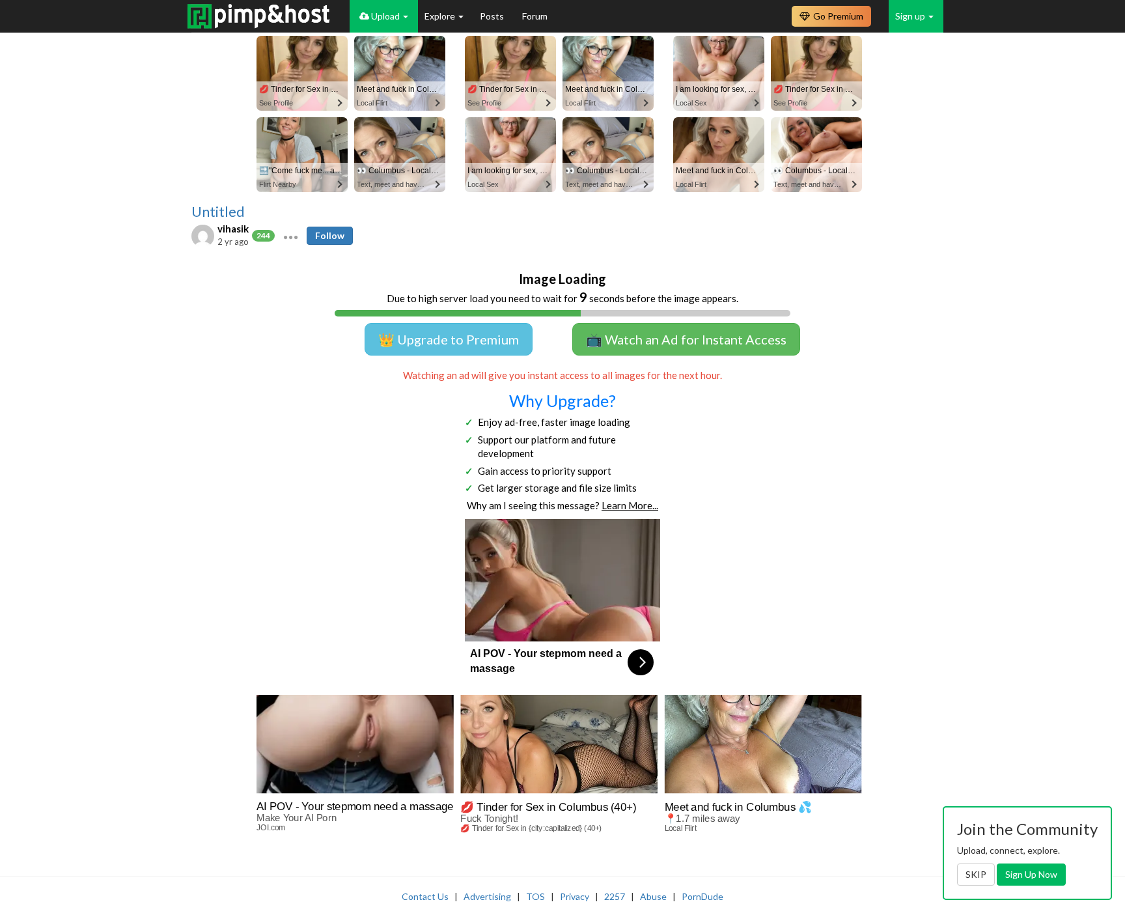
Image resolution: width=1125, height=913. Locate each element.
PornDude (702, 896)
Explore (440, 15)
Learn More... (630, 505)
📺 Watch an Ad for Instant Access (686, 339)
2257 (614, 896)
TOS (535, 896)
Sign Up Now (1031, 874)
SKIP (975, 874)
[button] (291, 236)
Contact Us (425, 896)
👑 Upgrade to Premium (448, 339)
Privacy (574, 896)
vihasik (233, 228)
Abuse (653, 896)
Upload (385, 15)
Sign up (911, 15)
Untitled (218, 211)
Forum (535, 15)
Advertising (487, 896)
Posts (493, 15)
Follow (329, 235)
